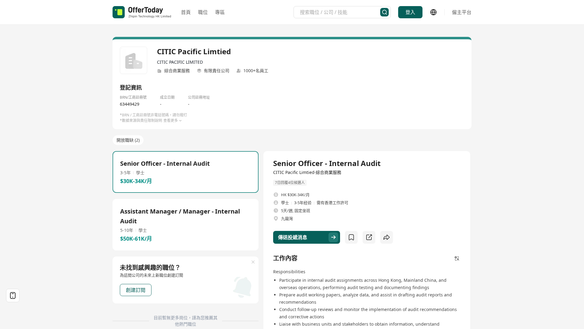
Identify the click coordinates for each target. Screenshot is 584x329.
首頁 (186, 12)
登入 (410, 12)
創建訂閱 (135, 290)
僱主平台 (461, 12)
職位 (203, 12)
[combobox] (340, 12)
